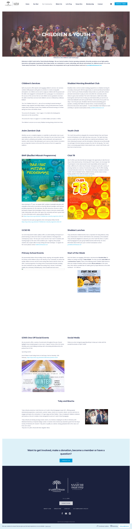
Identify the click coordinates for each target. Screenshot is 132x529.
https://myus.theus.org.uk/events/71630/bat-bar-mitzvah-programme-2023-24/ (41, 222)
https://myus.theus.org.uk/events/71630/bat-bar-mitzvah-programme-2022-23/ (43, 216)
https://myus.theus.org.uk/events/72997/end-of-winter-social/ (42, 357)
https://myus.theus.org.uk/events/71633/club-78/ (80, 176)
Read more (48, 526)
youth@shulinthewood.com (97, 107)
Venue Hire (57, 508)
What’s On (47, 508)
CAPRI (68, 498)
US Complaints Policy (80, 508)
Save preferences (124, 526)
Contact (67, 508)
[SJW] (66, 485)
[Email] (111, 4)
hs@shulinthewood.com (42, 244)
